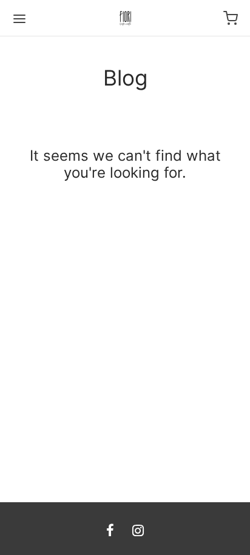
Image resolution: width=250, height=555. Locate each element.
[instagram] (138, 531)
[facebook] (110, 531)
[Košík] (230, 18)
